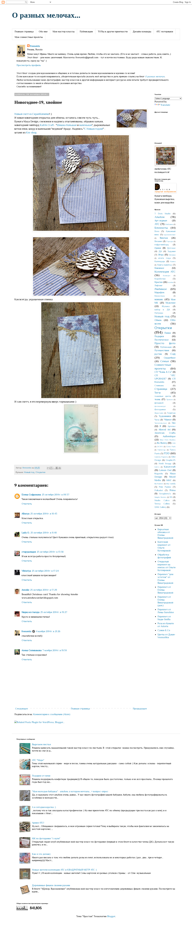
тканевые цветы (162, 396)
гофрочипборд (161, 244)
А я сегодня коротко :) (44, 807)
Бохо (156, 231)
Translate (165, 105)
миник (158, 299)
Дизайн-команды (142, 31)
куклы (170, 282)
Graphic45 (171, 460)
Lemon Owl (165, 470)
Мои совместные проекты (29, 37)
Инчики (172, 255)
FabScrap (162, 450)
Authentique (169, 436)
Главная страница (24, 31)
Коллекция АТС (165, 271)
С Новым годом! (93, 128)
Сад (173, 353)
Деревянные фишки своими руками (51, 885)
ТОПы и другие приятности (113, 31)
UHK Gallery (160, 507)
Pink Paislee (165, 487)
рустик (158, 354)
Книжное (159, 268)
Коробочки (159, 279)
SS (171, 497)
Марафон (159, 292)
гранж (157, 248)
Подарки (159, 336)
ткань (157, 399)
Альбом (159, 217)
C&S (174, 443)
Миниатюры (159, 296)
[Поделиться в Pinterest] (59, 468)
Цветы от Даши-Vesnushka (167, 636)
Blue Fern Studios (168, 440)
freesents (35, 46)
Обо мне (43, 31)
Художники (165, 416)
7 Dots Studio (162, 213)
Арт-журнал (160, 220)
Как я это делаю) (41, 854)
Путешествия (161, 350)
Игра (161, 254)
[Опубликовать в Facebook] (56, 468)
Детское (171, 248)
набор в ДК (162, 309)
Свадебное (170, 357)
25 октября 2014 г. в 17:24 (45, 571)
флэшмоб (159, 403)
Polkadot (158, 490)
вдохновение (170, 234)
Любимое (160, 289)
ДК (160, 251)
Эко (174, 423)
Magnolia (158, 473)
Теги (157, 392)
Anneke (25, 590)
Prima (173, 490)
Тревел (169, 399)
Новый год (29, 472)
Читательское (160, 423)
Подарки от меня (41, 775)
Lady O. (26, 532)
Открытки (40, 472)
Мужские (171, 302)
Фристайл (158, 413)
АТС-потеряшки (164, 31)
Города (169, 241)
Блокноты (161, 227)
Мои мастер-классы (64, 31)
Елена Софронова (31, 494)
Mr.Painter (158, 484)
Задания (172, 251)
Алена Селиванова (32, 650)
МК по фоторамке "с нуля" (46, 838)
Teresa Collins (162, 503)
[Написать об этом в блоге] (51, 468)
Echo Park (171, 446)
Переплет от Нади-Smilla (164, 618)
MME (168, 480)
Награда (158, 313)
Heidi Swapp (165, 463)
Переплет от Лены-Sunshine (166, 611)
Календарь (159, 261)
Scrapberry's (165, 493)
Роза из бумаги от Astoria (166, 625)
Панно (167, 333)
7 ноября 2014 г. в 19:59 (54, 650)
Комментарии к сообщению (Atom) (51, 714)
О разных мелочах (155, 76)
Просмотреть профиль (28, 65)
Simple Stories (160, 497)
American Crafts (165, 433)
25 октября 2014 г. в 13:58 (50, 552)
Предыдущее (140, 708)
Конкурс (166, 275)
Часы (156, 419)
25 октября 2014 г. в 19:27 (53, 612)
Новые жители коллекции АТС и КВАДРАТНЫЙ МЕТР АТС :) (64, 869)
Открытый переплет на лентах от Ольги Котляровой (167, 566)
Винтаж (164, 238)
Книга (173, 261)
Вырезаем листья (41, 744)
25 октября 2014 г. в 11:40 (43, 532)
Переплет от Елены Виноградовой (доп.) (165, 601)
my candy (171, 483)
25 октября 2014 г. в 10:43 (43, 513)
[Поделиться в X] (54, 468)
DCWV (160, 446)
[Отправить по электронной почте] (48, 468)
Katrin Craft (47, 125)
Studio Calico (162, 500)
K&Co (156, 467)
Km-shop (31, 132)
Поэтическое (161, 339)
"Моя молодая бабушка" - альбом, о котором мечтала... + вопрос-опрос (70, 791)
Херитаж (171, 413)
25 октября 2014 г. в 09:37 (55, 494)
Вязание (158, 241)
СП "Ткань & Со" (163, 372)
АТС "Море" (38, 760)
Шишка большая (66, 125)
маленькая (85, 125)
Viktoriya (26, 571)
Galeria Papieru (161, 457)
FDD (167, 453)
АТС (157, 224)
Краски (158, 282)
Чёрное (168, 419)
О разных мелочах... (46, 14)
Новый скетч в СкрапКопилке (31, 113)
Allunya (25, 513)
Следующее (21, 708)
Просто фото (165, 343)
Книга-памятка (164, 265)
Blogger (111, 916)
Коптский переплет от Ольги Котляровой (164, 546)
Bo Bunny (162, 443)
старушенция (29, 552)
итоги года (164, 258)
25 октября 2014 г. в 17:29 (43, 590)
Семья (164, 361)
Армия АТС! (38, 822)
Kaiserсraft (170, 466)
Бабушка (169, 224)
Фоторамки (160, 409)
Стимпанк (159, 385)
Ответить (27, 503)
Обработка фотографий (164, 556)
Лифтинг (158, 285)
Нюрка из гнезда (30, 612)
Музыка (166, 306)
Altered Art (165, 429)
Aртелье (172, 426)
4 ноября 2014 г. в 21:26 (48, 631)
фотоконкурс (160, 406)
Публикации (86, 31)
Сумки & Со (164, 630)
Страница (160, 388)
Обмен (157, 320)
